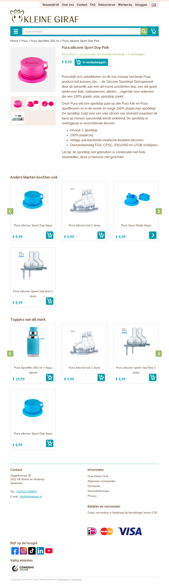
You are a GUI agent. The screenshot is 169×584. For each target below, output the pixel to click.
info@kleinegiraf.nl (31, 496)
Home (14, 40)
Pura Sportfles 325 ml (45, 40)
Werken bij (125, 4)
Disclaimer (94, 486)
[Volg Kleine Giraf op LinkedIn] (40, 550)
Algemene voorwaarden (101, 481)
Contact (82, 4)
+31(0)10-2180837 (26, 491)
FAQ (92, 4)
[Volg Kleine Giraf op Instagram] (23, 550)
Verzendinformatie (98, 491)
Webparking (63, 579)
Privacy (92, 496)
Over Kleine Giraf (98, 476)
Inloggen (141, 4)
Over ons (68, 4)
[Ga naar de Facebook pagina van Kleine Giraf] (14, 550)
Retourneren (106, 4)
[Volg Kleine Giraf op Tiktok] (31, 550)
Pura (24, 40)
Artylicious (77, 579)
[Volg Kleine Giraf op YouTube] (48, 550)
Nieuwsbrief (51, 4)
